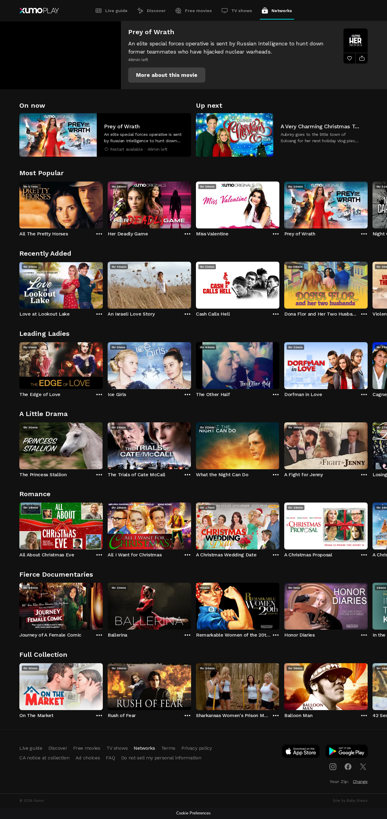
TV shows (241, 10)
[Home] (39, 10)
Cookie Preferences (193, 813)
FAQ (110, 758)
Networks (282, 10)
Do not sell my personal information (161, 758)
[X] (363, 766)
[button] (166, 75)
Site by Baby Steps (350, 800)
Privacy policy (196, 748)
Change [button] (360, 781)
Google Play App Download (347, 752)
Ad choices (88, 758)
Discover (156, 10)
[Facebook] (348, 766)
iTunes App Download (301, 752)
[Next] (367, 203)
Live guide (116, 10)
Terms (168, 748)
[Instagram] (332, 766)
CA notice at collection (44, 758)
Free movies (198, 10)
